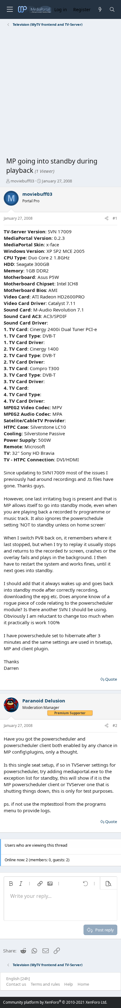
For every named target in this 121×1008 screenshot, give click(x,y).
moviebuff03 (22, 181)
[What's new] (100, 9)
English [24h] (18, 978)
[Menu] (9, 9)
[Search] (112, 9)
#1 (115, 218)
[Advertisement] (60, 93)
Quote (111, 679)
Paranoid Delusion (43, 700)
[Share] (106, 218)
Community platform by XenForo (55, 1002)
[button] (11, 884)
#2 (115, 725)
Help (68, 984)
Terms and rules (45, 984)
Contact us (16, 984)
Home (83, 984)
